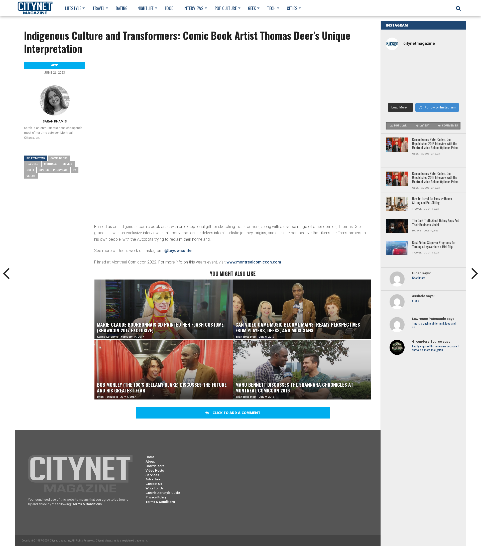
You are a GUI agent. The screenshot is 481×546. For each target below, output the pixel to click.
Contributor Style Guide (163, 493)
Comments (450, 125)
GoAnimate (418, 278)
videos (31, 176)
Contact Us (154, 484)
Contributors (155, 466)
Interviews (193, 8)
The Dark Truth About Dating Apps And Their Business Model (435, 223)
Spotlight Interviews (53, 170)
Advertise (153, 479)
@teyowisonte (178, 250)
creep (415, 301)
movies (67, 164)
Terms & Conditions (87, 504)
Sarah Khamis (55, 121)
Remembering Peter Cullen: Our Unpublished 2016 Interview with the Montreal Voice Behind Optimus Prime (435, 144)
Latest (425, 125)
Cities (292, 8)
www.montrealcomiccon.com (253, 262)
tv (74, 170)
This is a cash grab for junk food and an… (434, 325)
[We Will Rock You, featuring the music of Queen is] (423, 92)
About (150, 461)
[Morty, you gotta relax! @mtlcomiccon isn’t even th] (398, 77)
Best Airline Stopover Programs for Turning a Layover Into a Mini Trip (433, 245)
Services (152, 475)
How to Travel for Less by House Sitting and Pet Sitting (432, 201)
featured (33, 164)
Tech (271, 8)
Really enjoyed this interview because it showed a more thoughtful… (435, 348)
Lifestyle (73, 8)
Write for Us (155, 488)
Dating (122, 8)
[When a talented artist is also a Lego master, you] (449, 63)
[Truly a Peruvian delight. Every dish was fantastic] (449, 92)
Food (169, 8)
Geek (252, 8)
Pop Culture (226, 8)
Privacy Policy (156, 497)
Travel (98, 8)
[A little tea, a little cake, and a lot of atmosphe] (423, 77)
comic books (59, 158)
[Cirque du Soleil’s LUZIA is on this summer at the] (398, 92)
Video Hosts (155, 470)
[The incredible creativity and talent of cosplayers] (423, 63)
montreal (50, 164)
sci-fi (30, 170)
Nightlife (146, 8)
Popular (400, 125)
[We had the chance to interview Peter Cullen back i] (398, 63)
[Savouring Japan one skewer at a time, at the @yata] (449, 77)
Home (150, 457)
